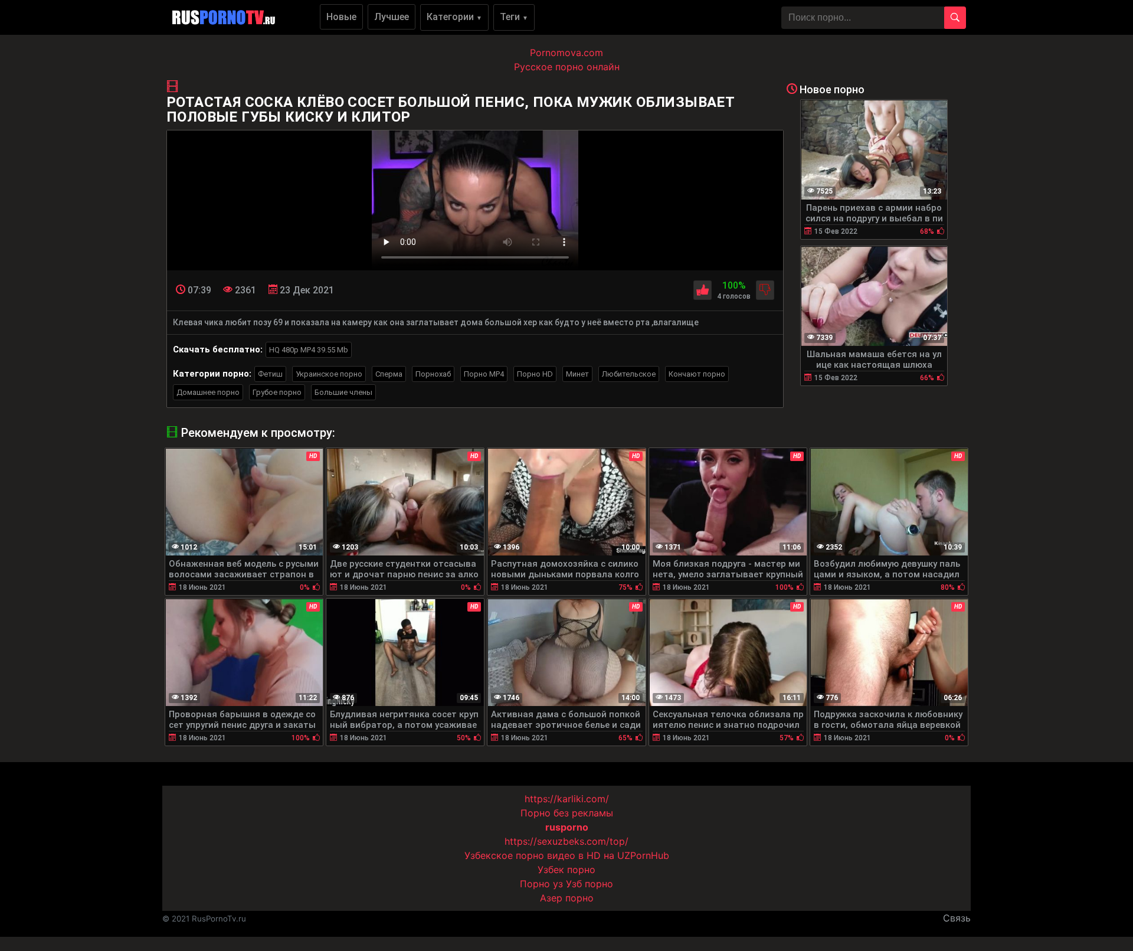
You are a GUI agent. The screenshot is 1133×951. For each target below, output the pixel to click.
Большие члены (343, 392)
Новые (341, 16)
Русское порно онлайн (567, 67)
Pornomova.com (566, 52)
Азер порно (567, 898)
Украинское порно (329, 374)
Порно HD (535, 374)
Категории (454, 16)
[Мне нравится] (702, 290)
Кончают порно (697, 374)
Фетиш (270, 374)
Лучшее (391, 16)
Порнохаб (433, 374)
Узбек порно (566, 869)
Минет (577, 374)
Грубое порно (277, 392)
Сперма (388, 374)
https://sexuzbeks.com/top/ (566, 841)
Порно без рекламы (566, 813)
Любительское (629, 374)
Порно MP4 (484, 374)
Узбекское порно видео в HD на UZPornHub (566, 855)
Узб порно (589, 884)
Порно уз (541, 884)
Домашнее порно (208, 392)
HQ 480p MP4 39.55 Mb (308, 349)
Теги (514, 16)
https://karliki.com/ (567, 799)
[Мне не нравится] (765, 290)
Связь (957, 918)
